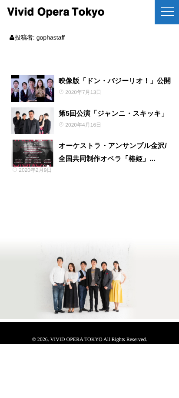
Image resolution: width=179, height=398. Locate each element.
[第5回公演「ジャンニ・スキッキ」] (32, 120)
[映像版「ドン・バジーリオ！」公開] (32, 88)
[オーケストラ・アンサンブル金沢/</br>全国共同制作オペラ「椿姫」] (32, 153)
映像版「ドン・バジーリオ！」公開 (115, 81)
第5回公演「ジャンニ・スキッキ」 (113, 113)
